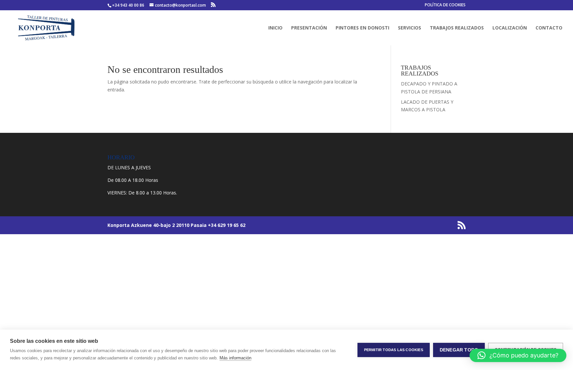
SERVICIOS (409, 28)
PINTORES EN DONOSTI (362, 28)
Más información (235, 357)
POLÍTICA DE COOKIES (445, 5)
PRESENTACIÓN (309, 28)
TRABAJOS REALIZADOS (457, 28)
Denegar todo (459, 349)
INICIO (275, 28)
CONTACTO (549, 28)
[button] (518, 355)
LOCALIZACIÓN (509, 28)
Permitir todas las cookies (393, 350)
